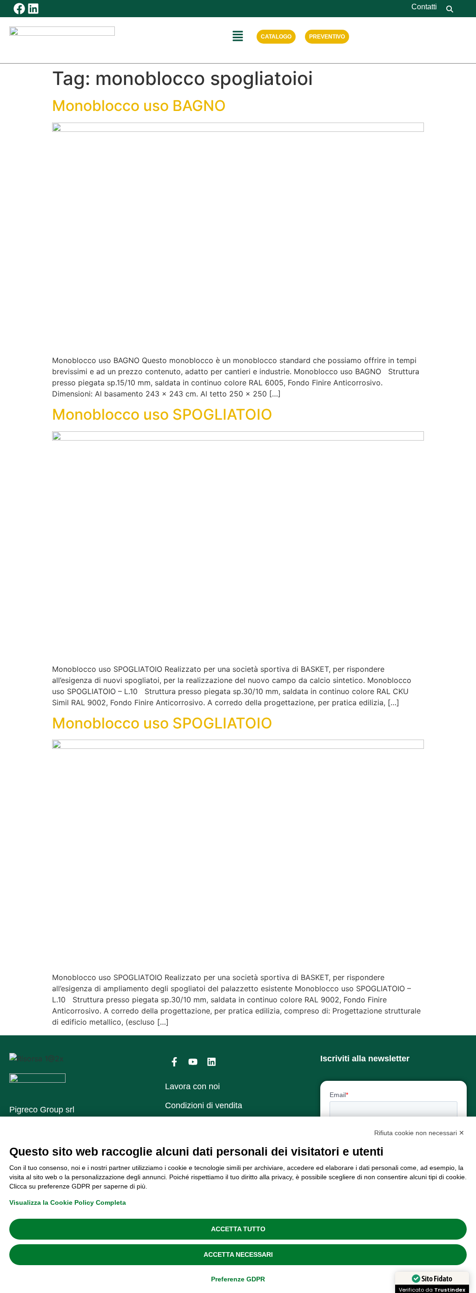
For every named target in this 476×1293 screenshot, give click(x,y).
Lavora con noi (192, 1086)
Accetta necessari (238, 1254)
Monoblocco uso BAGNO (139, 106)
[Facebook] (19, 8)
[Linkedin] (33, 8)
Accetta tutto (238, 1229)
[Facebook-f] (174, 1062)
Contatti (424, 7)
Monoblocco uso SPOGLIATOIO (162, 414)
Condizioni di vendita (203, 1105)
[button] (238, 36)
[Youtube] (193, 1062)
